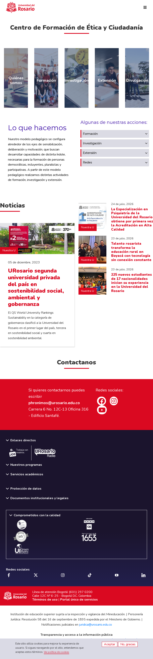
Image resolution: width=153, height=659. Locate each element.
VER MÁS (14, 49)
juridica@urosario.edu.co (95, 624)
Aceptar (109, 644)
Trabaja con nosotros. (22, 451)
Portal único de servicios (79, 599)
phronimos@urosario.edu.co (54, 403)
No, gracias (127, 644)
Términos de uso (45, 599)
